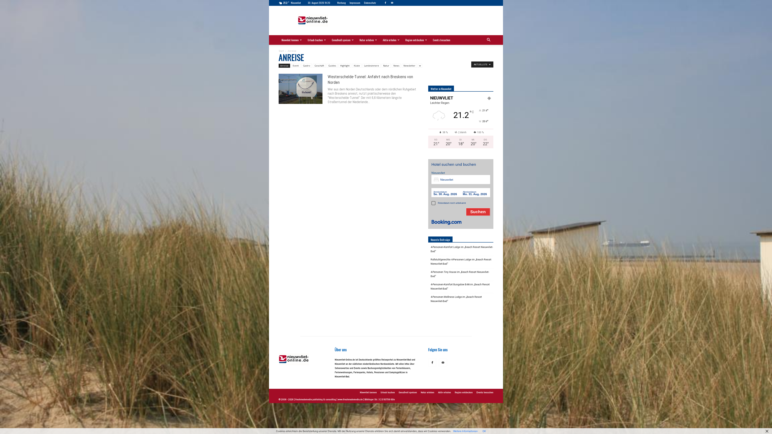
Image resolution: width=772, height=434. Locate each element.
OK (484, 431)
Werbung (341, 2)
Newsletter (409, 65)
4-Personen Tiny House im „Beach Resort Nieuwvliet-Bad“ (460, 274)
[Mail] (392, 3)
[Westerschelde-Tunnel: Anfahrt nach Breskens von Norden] (300, 89)
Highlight (345, 65)
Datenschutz (370, 2)
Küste (357, 65)
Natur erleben (366, 40)
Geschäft (319, 65)
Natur (386, 65)
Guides (332, 65)
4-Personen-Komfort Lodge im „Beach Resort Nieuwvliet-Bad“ (462, 249)
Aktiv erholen (389, 40)
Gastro (306, 65)
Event (296, 65)
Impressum (355, 2)
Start (281, 51)
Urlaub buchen (315, 40)
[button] (488, 40)
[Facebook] (385, 3)
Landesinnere (371, 65)
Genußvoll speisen (341, 40)
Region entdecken (414, 40)
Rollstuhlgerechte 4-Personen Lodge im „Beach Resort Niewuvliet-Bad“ (461, 261)
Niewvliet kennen (290, 40)
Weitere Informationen (465, 431)
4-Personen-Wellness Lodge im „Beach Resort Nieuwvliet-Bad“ (456, 299)
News (396, 65)
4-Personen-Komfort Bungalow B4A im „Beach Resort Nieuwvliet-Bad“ (460, 286)
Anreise (284, 65)
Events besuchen (441, 40)
